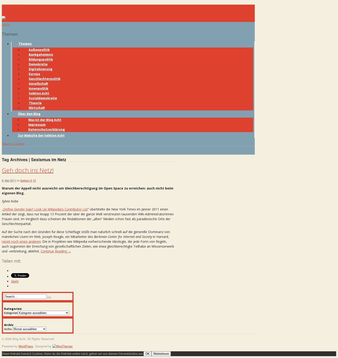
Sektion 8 (26, 180)
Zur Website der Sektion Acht (41, 135)
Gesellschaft (38, 83)
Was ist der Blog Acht (44, 120)
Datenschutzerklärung (46, 129)
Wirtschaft (37, 108)
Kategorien (11, 313)
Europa (34, 74)
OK (147, 353)
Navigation (12, 7)
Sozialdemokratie (43, 98)
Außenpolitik (39, 49)
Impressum (37, 124)
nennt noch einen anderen (21, 241)
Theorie (35, 103)
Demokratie (38, 64)
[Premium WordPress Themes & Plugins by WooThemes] (62, 346)
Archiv (8, 329)
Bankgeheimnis (41, 54)
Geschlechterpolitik (44, 79)
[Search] (49, 297)
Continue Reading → (56, 251)
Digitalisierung (40, 69)
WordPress (25, 346)
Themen (25, 43)
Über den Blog (29, 114)
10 (34, 180)
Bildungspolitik (41, 59)
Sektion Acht (39, 93)
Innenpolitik (38, 88)
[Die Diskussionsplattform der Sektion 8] (10, 18)
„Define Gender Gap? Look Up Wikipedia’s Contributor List (45, 209)
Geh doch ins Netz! (28, 170)
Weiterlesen (161, 353)
